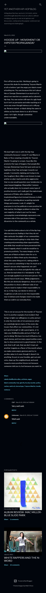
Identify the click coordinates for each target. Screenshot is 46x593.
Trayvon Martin (29, 386)
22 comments (15, 565)
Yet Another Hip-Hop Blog (20, 9)
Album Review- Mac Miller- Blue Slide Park (23, 514)
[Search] (40, 4)
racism (6, 386)
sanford (12, 386)
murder (32, 383)
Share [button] (6, 376)
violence (7, 390)
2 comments (14, 519)
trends (38, 386)
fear (17, 383)
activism (24, 379)
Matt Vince (29, 586)
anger (30, 379)
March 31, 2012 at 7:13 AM (29, 415)
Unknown (15, 415)
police (38, 383)
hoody (27, 383)
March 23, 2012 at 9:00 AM (25, 402)
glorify (22, 383)
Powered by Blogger (25, 581)
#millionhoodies (15, 379)
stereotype (20, 386)
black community (10, 383)
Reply (14, 410)
